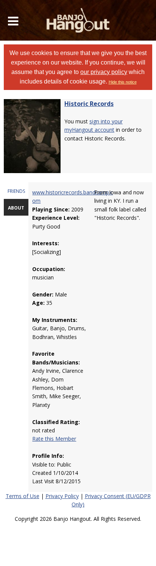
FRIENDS (16, 191)
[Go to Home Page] (78, 20)
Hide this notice (123, 82)
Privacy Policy (62, 496)
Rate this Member (54, 438)
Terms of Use (22, 496)
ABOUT (16, 208)
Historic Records (89, 103)
